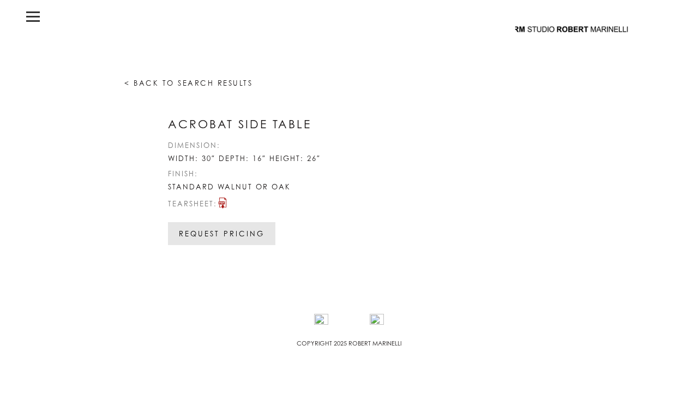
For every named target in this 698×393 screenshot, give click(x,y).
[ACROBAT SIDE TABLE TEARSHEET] (222, 205)
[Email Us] (377, 321)
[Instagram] (321, 321)
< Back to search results (188, 83)
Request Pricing (221, 233)
